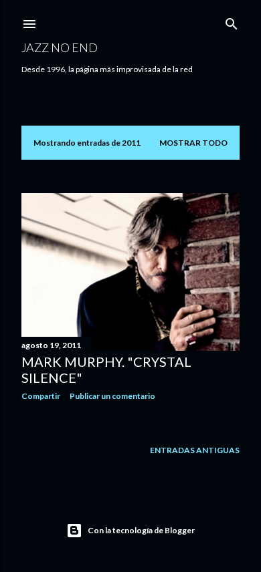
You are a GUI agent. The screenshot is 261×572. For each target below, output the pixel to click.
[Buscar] (232, 21)
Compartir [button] (40, 396)
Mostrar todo (193, 143)
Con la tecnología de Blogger (141, 530)
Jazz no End (59, 47)
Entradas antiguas (195, 450)
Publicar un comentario (112, 396)
